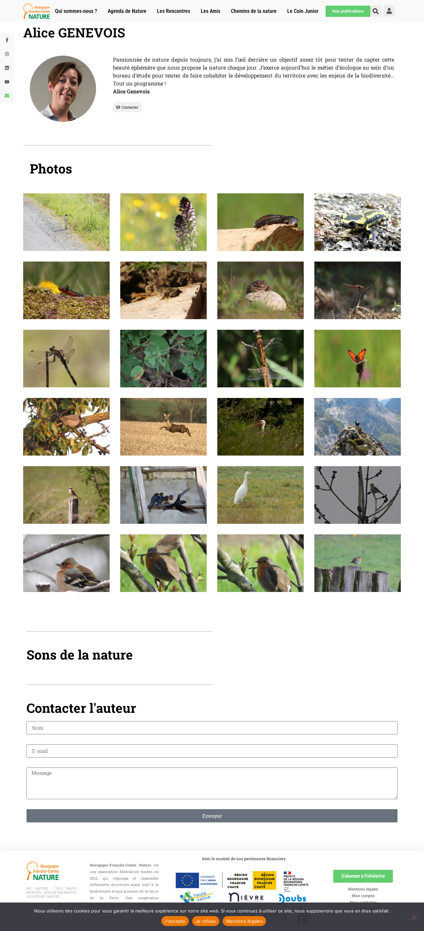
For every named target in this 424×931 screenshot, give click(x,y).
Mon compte (363, 896)
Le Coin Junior (302, 11)
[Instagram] (7, 54)
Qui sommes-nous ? (76, 11)
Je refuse (205, 921)
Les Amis (210, 11)
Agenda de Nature (127, 11)
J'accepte (175, 921)
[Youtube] (7, 82)
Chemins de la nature (254, 11)
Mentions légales (363, 889)
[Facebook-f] (7, 40)
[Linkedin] (7, 68)
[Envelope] (7, 96)
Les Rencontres (173, 11)
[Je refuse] (413, 916)
